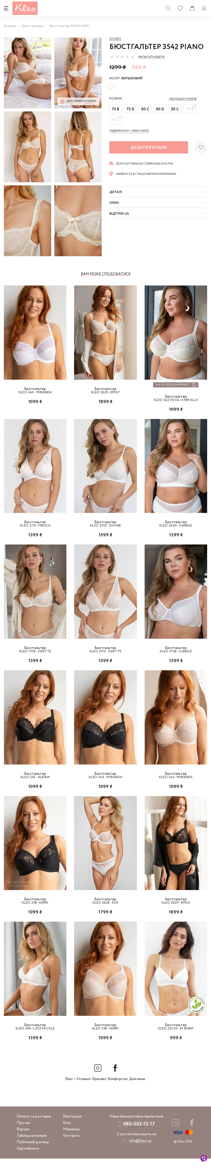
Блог (67, 1123)
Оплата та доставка (34, 1116)
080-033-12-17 (139, 1124)
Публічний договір (33, 1142)
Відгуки (23, 1129)
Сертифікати (28, 1148)
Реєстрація (72, 1116)
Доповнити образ (81, 101)
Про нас (24, 1123)
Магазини (71, 1129)
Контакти (71, 1136)
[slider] (122, 57)
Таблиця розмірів (32, 1136)
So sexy (115, 39)
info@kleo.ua (140, 1141)
